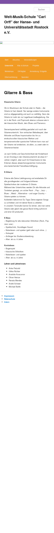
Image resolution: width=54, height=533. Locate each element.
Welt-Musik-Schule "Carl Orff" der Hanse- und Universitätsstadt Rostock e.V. (26, 24)
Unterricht (9, 65)
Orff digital (22, 71)
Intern (6, 302)
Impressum (9, 295)
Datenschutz (9, 299)
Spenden (25, 77)
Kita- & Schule (22, 65)
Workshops (9, 71)
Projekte (36, 65)
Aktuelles (16, 59)
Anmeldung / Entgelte (38, 71)
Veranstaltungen (30, 59)
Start (6, 59)
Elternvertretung (11, 77)
